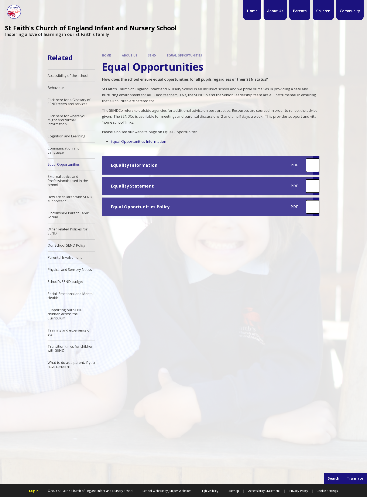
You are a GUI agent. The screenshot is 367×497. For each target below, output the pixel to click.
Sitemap (233, 491)
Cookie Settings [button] (327, 491)
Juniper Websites (179, 491)
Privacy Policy (298, 491)
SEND (152, 55)
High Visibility (209, 491)
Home (106, 55)
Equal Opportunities (184, 55)
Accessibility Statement (264, 491)
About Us (129, 55)
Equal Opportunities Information (138, 141)
